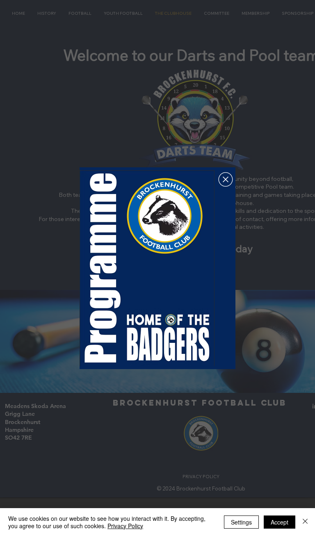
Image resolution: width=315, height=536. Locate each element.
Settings (241, 522)
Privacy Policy (125, 526)
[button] (225, 179)
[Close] (305, 522)
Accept (279, 522)
